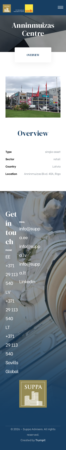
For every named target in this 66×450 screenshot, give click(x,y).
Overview (33, 55)
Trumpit (40, 440)
